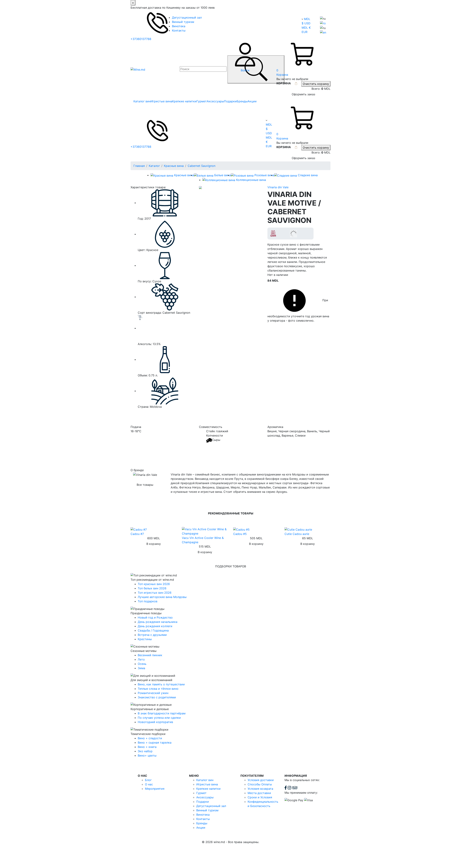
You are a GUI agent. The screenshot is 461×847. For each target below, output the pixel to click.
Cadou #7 (137, 534)
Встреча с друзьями (152, 635)
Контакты (178, 30)
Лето (141, 659)
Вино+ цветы (147, 755)
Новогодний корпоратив (155, 722)
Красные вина (174, 166)
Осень (142, 664)
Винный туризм (183, 22)
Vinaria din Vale (277, 187)
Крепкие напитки (184, 101)
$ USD (306, 23)
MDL (307, 19)
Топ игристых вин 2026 (154, 592)
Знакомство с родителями (157, 697)
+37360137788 (141, 39)
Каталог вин (142, 101)
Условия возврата (260, 788)
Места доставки (259, 793)
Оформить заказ (303, 94)
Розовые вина (264, 175)
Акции (252, 101)
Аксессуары (215, 101)
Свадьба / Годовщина (153, 630)
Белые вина (222, 175)
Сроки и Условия (260, 797)
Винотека (178, 26)
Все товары (145, 484)
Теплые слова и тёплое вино (158, 688)
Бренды (242, 101)
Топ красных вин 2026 (154, 584)
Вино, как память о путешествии (161, 684)
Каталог (154, 166)
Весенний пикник (150, 655)
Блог (148, 780)
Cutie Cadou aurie (297, 534)
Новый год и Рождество (155, 617)
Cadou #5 (240, 534)
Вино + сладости (150, 738)
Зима (141, 668)
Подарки (230, 101)
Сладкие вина (308, 175)
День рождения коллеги (155, 626)
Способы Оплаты (260, 784)
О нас (149, 784)
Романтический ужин (153, 693)
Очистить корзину (316, 84)
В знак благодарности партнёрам (161, 713)
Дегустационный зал (187, 17)
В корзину (153, 544)
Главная (139, 166)
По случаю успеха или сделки (159, 717)
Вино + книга (147, 747)
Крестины (145, 639)
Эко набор (145, 751)
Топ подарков (147, 601)
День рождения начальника (157, 622)
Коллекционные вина (251, 180)
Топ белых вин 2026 (152, 588)
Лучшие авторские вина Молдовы (162, 597)
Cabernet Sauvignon (201, 166)
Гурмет (201, 101)
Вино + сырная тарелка (154, 742)
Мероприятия (154, 788)
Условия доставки (261, 780)
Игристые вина (161, 101)
